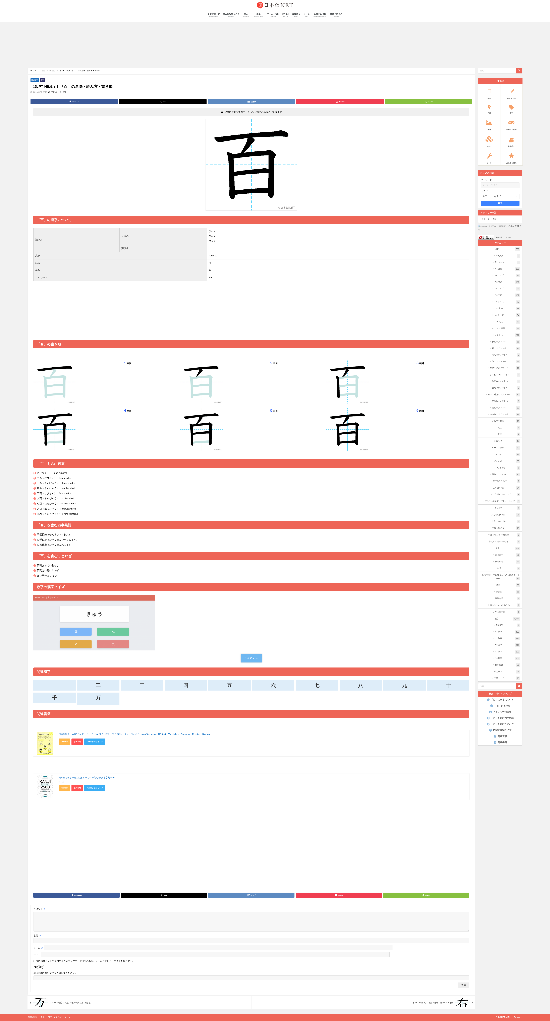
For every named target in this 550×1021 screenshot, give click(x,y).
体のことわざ (506, 467)
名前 (37, 935)
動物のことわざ (505, 474)
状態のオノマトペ (505, 388)
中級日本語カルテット (504, 541)
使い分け (507, 665)
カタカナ (507, 555)
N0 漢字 (507, 625)
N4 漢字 (507, 651)
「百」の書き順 (500, 706)
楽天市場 (77, 742)
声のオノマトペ (505, 348)
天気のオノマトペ (505, 355)
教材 (508, 434)
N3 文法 (507, 295)
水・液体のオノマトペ (504, 374)
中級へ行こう (505, 528)
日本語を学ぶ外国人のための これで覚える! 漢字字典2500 (86, 777)
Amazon (64, 742)
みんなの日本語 (505, 514)
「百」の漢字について (501, 699)
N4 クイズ (507, 302)
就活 (508, 427)
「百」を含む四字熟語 (501, 718)
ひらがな (507, 561)
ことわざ (506, 461)
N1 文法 (507, 269)
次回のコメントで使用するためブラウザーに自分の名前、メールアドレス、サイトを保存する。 (85, 961)
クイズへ (249, 658)
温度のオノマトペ (505, 381)
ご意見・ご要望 (45, 1017)
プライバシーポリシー (62, 1017)
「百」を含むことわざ (501, 724)
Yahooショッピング (95, 742)
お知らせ (506, 441)
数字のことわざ (506, 481)
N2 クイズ (507, 275)
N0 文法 (507, 255)
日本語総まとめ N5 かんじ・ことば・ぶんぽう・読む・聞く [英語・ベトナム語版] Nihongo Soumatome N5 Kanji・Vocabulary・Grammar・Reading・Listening (134, 734)
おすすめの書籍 (505, 328)
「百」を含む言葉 (500, 712)
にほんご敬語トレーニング (503, 494)
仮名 (507, 548)
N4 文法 (507, 308)
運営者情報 (33, 1017)
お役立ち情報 (505, 421)
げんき (507, 454)
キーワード (486, 180)
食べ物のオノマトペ (504, 414)
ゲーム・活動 (505, 447)
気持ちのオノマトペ (504, 368)
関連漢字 (501, 736)
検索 (500, 203)
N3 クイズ (507, 288)
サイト (37, 955)
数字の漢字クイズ (500, 730)
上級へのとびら (505, 521)
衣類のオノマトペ (505, 401)
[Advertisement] (275, 43)
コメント (40, 909)
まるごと (507, 508)
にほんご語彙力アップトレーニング (501, 501)
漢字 (42, 80)
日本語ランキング (503, 237)
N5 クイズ (507, 315)
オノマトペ (506, 335)
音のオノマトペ (505, 407)
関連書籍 (501, 742)
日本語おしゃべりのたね (503, 605)
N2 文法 (507, 282)
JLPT (507, 249)
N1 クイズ (507, 262)
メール (38, 948)
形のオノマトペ (505, 361)
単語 (507, 585)
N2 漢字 (507, 638)
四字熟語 (507, 598)
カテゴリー (486, 191)
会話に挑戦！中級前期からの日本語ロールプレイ (500, 577)
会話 (508, 568)
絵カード (506, 671)
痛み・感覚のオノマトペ (503, 394)
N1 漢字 (507, 632)
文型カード (506, 678)
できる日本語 (505, 488)
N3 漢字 (507, 645)
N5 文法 (507, 321)
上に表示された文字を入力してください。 (55, 973)
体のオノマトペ (505, 341)
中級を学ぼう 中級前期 (503, 535)
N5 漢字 (34, 80)
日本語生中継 (506, 612)
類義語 (507, 591)
